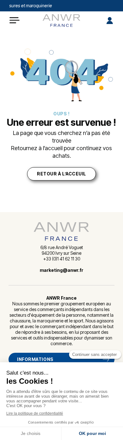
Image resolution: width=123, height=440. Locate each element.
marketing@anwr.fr (61, 270)
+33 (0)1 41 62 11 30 (61, 258)
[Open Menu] (14, 20)
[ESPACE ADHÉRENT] (109, 20)
